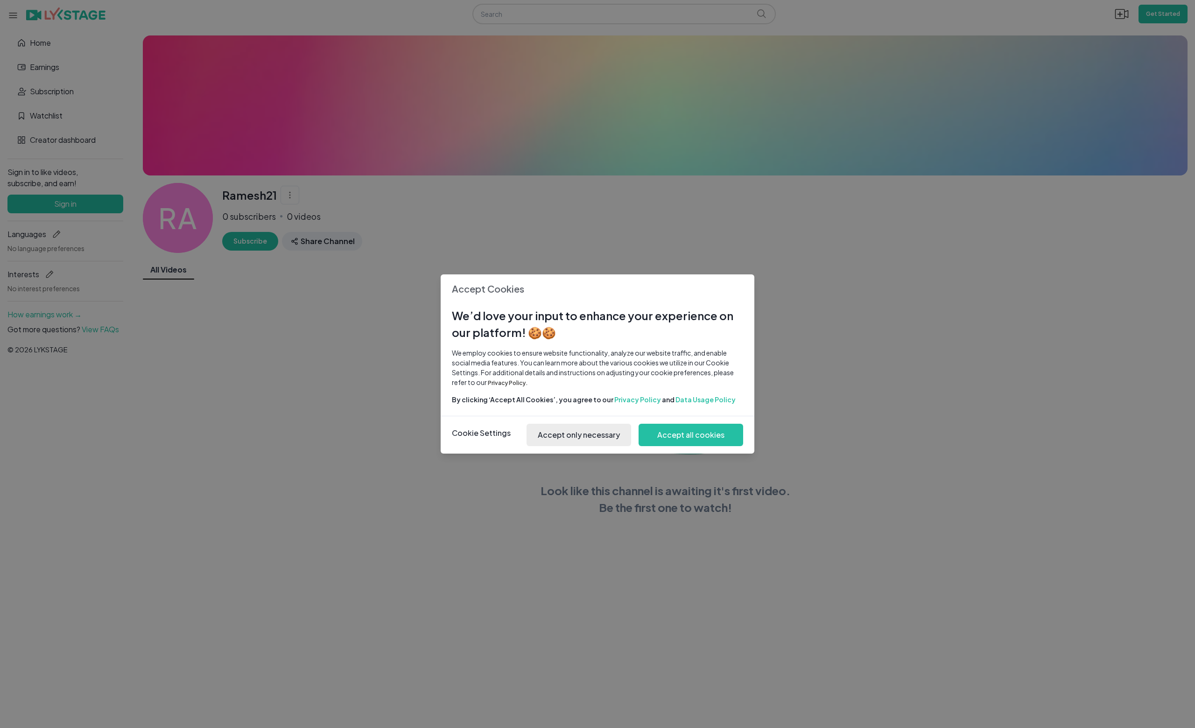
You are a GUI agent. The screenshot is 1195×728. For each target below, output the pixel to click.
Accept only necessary (579, 435)
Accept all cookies (690, 435)
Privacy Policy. (508, 382)
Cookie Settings (481, 433)
